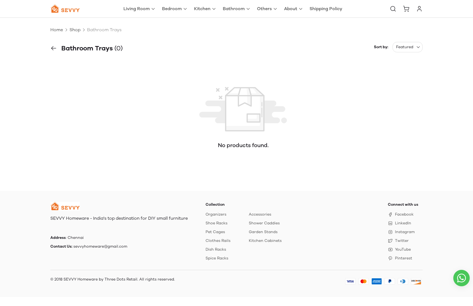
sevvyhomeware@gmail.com (100, 246)
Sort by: (381, 47)
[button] (393, 8)
